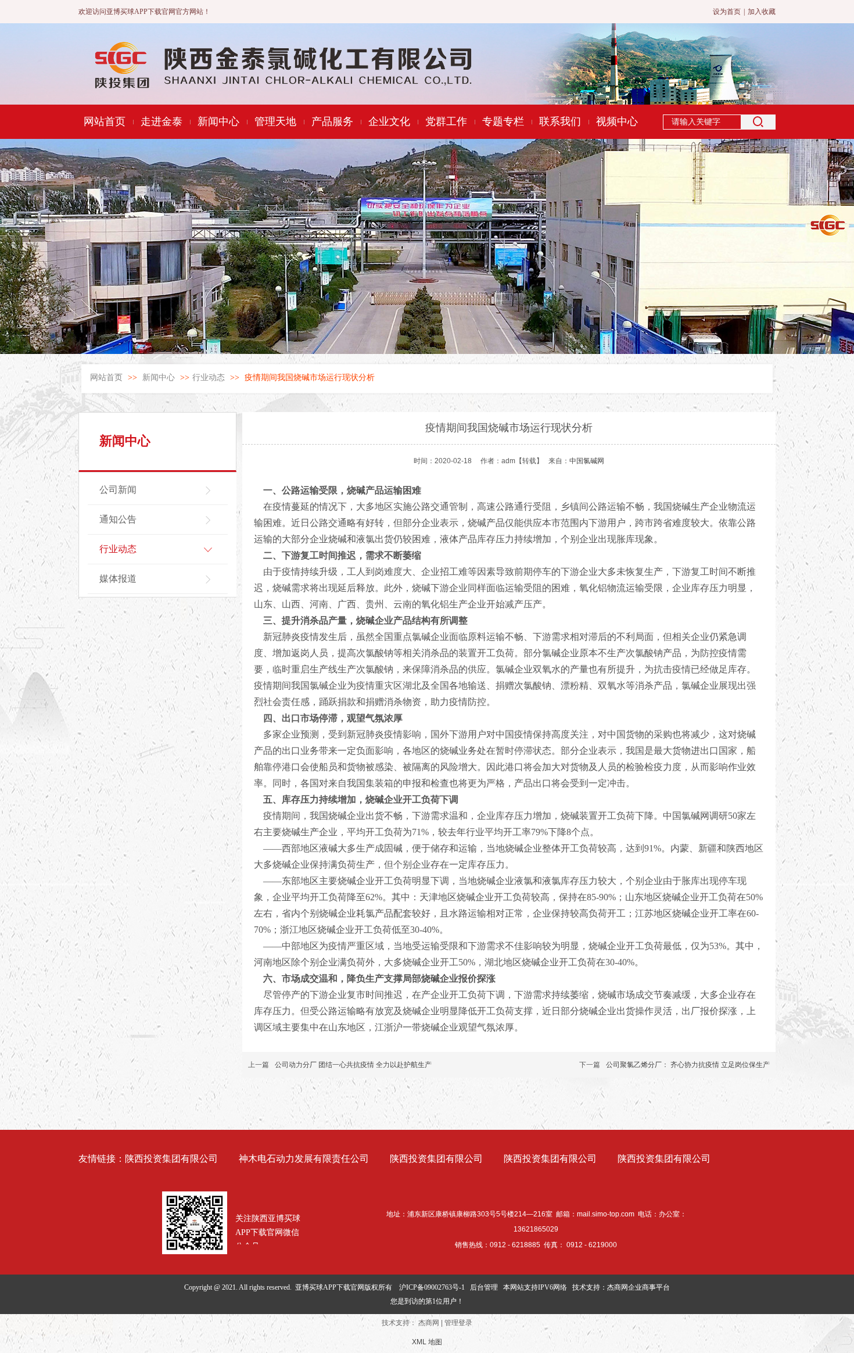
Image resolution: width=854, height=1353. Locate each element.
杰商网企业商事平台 (638, 1287)
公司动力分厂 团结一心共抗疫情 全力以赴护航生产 (353, 1065)
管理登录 (458, 1323)
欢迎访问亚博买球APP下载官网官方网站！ (144, 12)
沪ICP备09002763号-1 (432, 1287)
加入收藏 (762, 12)
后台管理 (484, 1287)
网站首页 (106, 377)
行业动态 (208, 377)
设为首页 (727, 12)
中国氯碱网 (586, 461)
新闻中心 (159, 377)
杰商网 (428, 1323)
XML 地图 (427, 1342)
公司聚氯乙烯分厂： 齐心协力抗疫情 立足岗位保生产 (688, 1065)
